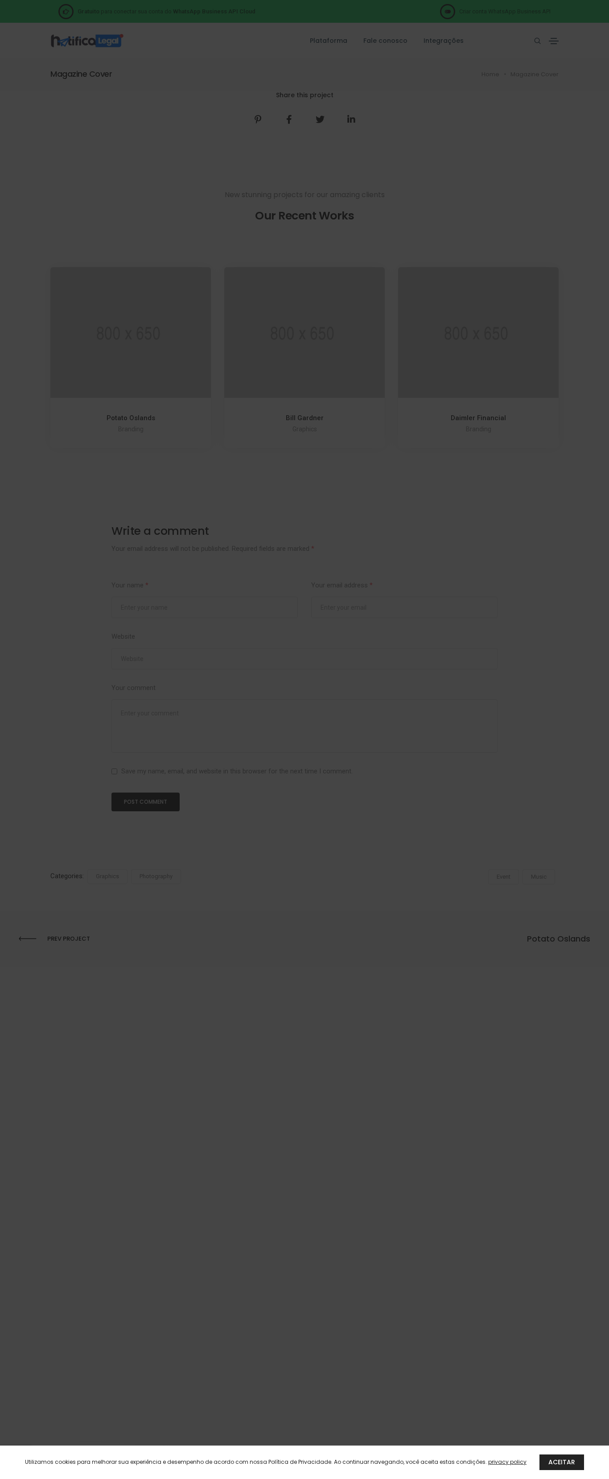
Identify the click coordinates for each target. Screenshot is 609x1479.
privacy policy (507, 1462)
